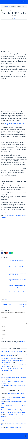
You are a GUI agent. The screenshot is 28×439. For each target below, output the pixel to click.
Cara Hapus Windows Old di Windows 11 (17, 267)
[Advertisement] (14, 35)
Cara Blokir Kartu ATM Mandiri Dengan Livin (22, 304)
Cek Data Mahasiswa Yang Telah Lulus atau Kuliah (13, 373)
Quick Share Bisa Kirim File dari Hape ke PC (17, 280)
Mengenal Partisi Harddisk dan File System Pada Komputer (17, 286)
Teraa (2, 401)
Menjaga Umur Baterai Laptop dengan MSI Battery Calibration (17, 273)
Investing (3, 412)
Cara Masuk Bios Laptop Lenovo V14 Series (6, 304)
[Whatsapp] (12, 253)
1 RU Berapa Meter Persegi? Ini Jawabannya (11, 351)
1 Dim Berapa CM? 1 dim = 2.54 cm (9, 358)
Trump (2, 405)
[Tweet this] (5, 253)
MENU (24, 1)
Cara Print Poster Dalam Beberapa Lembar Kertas (13, 385)
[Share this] (2, 253)
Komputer (7, 299)
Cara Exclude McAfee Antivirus (16, 260)
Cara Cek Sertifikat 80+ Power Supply (14, 410)
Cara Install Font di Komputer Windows (18, 292)
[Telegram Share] (10, 253)
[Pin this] (7, 253)
